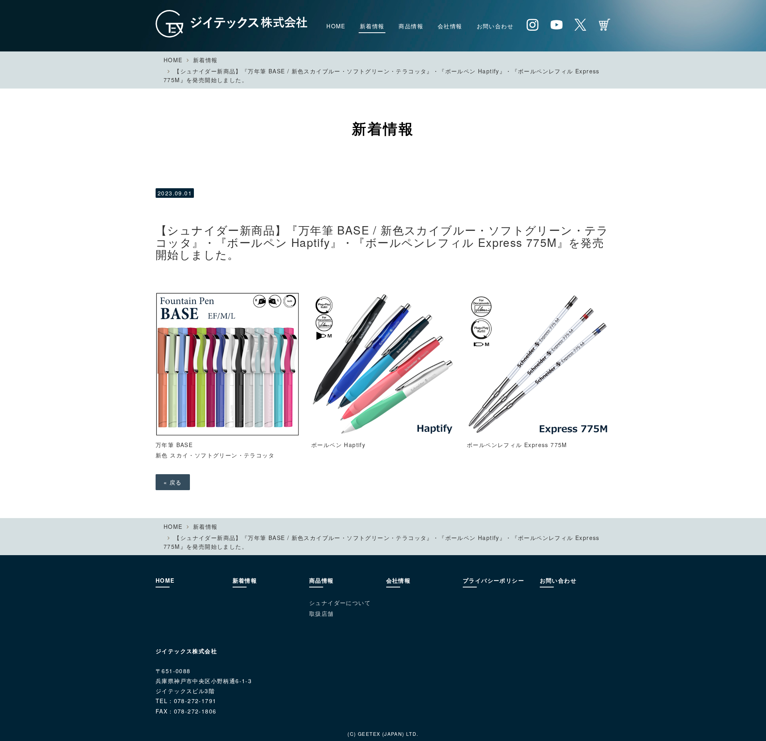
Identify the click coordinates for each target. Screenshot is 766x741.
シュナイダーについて (340, 603)
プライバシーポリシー (493, 580)
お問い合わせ (495, 26)
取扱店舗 (321, 613)
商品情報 (411, 26)
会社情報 (450, 26)
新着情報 (372, 26)
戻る (173, 482)
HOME (335, 26)
